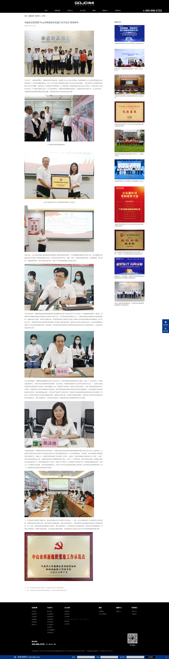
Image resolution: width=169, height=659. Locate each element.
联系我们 (118, 10)
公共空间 (66, 624)
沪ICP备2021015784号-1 (106, 651)
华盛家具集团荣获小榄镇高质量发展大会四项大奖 (129, 96)
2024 (43, 16)
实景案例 (101, 611)
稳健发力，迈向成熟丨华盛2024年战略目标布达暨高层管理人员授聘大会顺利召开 (129, 277)
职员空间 (66, 621)
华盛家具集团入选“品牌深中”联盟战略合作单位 (129, 181)
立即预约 (150, 657)
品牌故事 (57, 10)
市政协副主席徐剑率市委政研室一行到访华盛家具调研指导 (48, 590)
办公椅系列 (50, 624)
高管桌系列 (50, 616)
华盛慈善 (34, 619)
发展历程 (34, 614)
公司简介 (34, 611)
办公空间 (83, 10)
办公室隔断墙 (51, 630)
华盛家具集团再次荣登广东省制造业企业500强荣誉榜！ (47, 587)
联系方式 (134, 611)
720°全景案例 (102, 614)
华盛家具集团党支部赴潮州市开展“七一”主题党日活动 (129, 154)
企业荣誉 (34, 616)
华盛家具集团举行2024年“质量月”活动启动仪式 (129, 43)
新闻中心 (38, 16)
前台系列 (49, 611)
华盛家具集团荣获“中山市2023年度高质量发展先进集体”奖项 (129, 125)
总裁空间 (66, 611)
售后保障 (34, 622)
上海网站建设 (90, 651)
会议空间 (66, 614)
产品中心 (70, 10)
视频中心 (105, 10)
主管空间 (66, 616)
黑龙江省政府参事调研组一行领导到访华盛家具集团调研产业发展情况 (129, 304)
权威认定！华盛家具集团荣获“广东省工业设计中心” (129, 69)
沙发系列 (49, 627)
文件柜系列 (50, 622)
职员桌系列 (50, 614)
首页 (46, 10)
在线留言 (134, 614)
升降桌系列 (50, 632)
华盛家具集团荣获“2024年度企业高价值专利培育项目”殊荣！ (129, 225)
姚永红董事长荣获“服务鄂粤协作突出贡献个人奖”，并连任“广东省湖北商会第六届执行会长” (129, 253)
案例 (94, 10)
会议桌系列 (50, 619)
